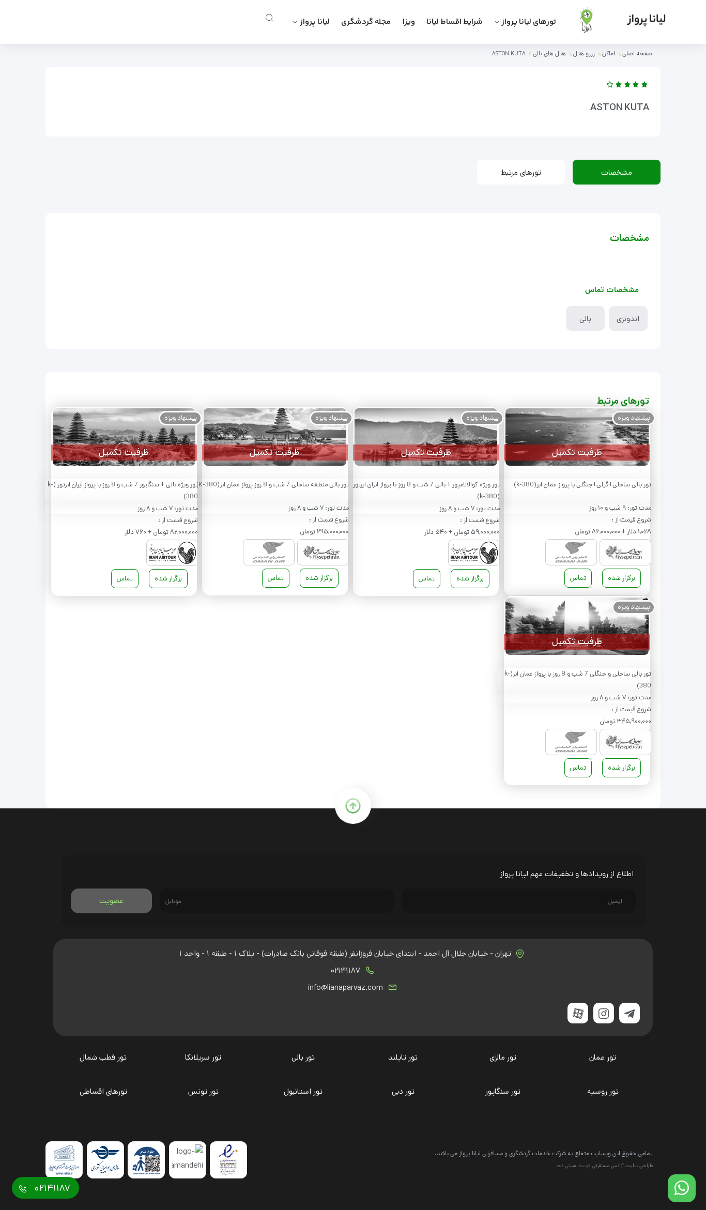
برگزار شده (621, 578)
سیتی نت (566, 1165)
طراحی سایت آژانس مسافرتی (622, 1165)
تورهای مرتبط (521, 172)
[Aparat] (577, 1013)
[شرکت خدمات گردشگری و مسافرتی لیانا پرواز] (614, 20)
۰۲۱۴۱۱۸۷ (346, 970)
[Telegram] (629, 1013)
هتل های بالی (549, 53)
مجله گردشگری (366, 22)
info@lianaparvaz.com (346, 987)
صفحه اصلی (637, 53)
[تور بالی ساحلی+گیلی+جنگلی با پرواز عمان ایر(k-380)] (576, 439)
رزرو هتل (584, 53)
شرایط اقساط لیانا (454, 22)
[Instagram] (603, 1013)
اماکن (608, 53)
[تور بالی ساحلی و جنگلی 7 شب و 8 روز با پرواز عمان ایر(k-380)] (576, 628)
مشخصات (616, 172)
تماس (578, 578)
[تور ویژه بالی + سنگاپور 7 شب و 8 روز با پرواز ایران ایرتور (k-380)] (124, 439)
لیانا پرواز (315, 22)
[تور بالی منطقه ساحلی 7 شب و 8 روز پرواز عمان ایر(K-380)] (275, 439)
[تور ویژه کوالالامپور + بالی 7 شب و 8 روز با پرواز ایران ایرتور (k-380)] (426, 439)
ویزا (409, 22)
